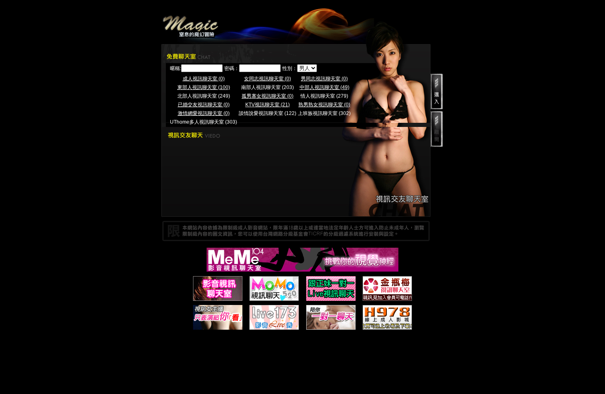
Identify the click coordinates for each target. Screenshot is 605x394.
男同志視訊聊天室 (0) (324, 79)
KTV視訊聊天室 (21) (267, 105)
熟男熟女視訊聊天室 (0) (324, 105)
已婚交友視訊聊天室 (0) (204, 105)
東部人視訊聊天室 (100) (203, 87)
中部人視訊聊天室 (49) (324, 87)
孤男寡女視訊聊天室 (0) (267, 96)
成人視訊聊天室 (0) (204, 79)
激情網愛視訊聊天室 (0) (204, 113)
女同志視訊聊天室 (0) (267, 79)
